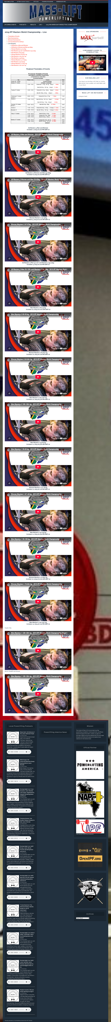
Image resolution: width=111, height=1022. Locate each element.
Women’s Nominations (14, 40)
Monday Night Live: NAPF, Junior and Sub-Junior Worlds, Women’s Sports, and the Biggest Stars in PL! (27, 964)
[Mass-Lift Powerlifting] (55, 21)
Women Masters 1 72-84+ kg (19, 63)
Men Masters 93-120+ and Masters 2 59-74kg (23, 50)
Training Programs (47, 1)
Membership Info (61, 1)
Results (33, 24)
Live (40, 24)
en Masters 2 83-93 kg (18, 52)
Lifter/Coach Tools (23, 1)
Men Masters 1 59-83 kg (17, 58)
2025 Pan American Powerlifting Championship (61, 24)
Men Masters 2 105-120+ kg (18, 56)
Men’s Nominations (13, 38)
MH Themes (29, 1020)
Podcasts (22, 24)
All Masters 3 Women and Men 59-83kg (22, 47)
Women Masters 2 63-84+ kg (19, 54)
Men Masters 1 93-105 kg (18, 61)
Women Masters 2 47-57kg (18, 49)
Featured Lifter (9, 1)
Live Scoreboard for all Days (16, 41)
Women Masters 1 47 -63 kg (18, 60)
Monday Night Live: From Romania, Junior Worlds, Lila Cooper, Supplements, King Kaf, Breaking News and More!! (27, 792)
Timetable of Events (13, 36)
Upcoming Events (10, 24)
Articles (36, 1)
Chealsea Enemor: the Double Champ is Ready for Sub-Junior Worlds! (27, 820)
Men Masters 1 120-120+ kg (18, 65)
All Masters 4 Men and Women (19, 45)
